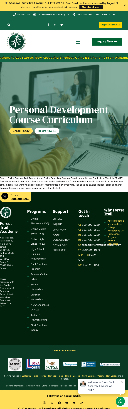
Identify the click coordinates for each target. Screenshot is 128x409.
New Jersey (111, 376)
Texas (35, 376)
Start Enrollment (91, 7)
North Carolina (89, 376)
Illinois (68, 376)
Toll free (15, 195)
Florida (43, 376)
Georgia (76, 376)
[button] (8, 25)
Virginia (100, 376)
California (26, 376)
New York (52, 376)
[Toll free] (4, 196)
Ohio (61, 376)
